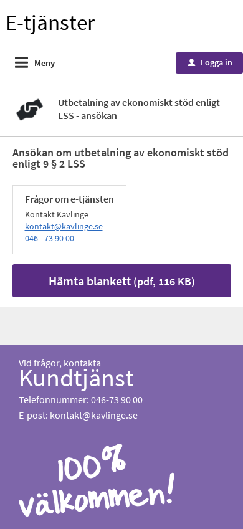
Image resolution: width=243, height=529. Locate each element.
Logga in (210, 62)
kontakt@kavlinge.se (64, 226)
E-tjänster (50, 22)
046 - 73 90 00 (49, 238)
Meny (44, 63)
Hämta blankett (122, 280)
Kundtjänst (76, 377)
